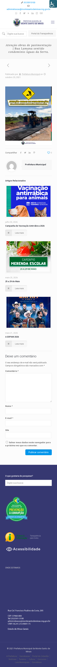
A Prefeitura (11, 656)
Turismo (22, 659)
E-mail (9, 418)
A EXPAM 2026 (12, 337)
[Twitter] (24, 13)
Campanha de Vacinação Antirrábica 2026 (24, 226)
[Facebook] (20, 13)
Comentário (12, 371)
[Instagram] (36, 13)
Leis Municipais (22, 662)
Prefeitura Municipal (31, 74)
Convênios (37, 662)
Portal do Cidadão (40, 656)
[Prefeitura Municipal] (28, 22)
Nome (9, 406)
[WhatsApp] (16, 13)
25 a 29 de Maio (12, 281)
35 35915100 (29, 2)
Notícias (12, 659)
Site (7, 430)
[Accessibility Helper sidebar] (53, 4)
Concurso (42, 659)
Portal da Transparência (42, 33)
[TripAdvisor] (41, 13)
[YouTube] (28, 13)
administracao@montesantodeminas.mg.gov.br (28, 9)
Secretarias (24, 656)
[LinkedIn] (32, 13)
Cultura (32, 659)
